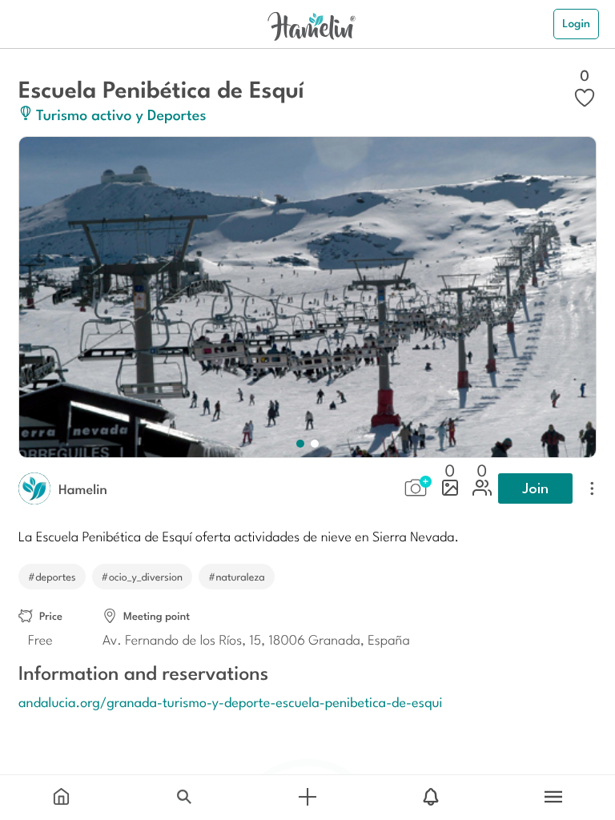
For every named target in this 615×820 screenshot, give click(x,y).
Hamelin (82, 488)
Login (576, 23)
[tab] (61, 797)
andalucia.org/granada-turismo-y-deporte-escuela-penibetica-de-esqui (230, 701)
